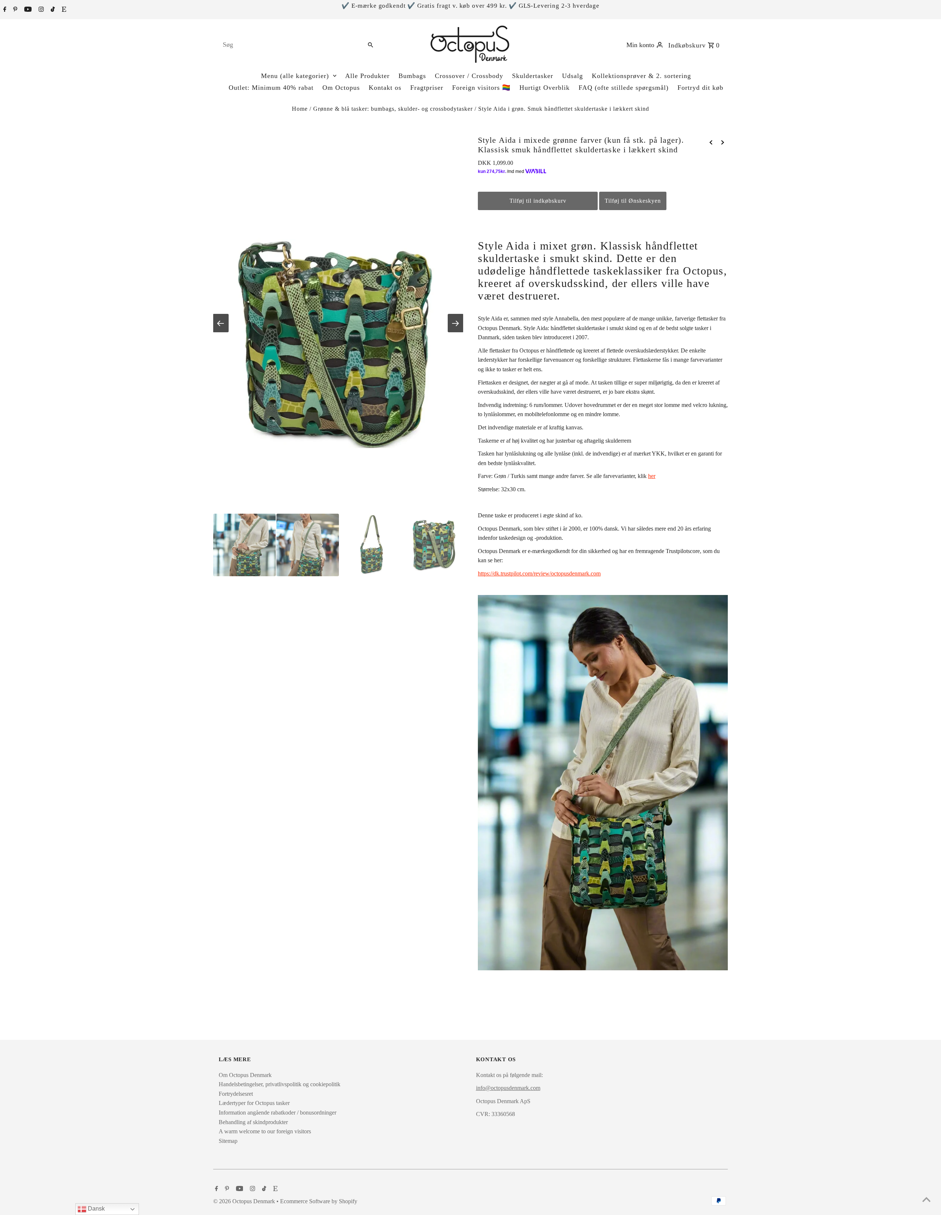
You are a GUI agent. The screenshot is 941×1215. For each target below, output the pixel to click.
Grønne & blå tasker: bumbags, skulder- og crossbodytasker (393, 109)
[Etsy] (63, 10)
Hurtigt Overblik (544, 87)
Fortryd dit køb (700, 87)
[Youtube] (27, 10)
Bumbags (412, 75)
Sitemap (228, 1141)
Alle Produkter (367, 75)
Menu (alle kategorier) (295, 75)
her (651, 476)
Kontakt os (385, 87)
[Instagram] (40, 10)
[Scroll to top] (926, 1200)
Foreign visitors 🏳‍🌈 (481, 87)
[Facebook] (3, 10)
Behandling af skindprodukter (253, 1122)
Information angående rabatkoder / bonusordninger (277, 1112)
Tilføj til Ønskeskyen (633, 201)
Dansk (95, 1208)
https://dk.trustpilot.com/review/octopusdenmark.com (539, 573)
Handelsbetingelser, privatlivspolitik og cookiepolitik (279, 1084)
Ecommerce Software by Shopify (318, 1201)
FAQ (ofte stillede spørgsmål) (624, 87)
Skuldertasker (532, 75)
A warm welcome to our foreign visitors (265, 1131)
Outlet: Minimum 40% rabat (271, 87)
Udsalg (572, 75)
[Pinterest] (14, 10)
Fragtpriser (426, 87)
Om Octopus (341, 87)
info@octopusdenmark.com (508, 1088)
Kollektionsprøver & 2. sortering (641, 75)
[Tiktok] (52, 10)
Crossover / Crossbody (469, 75)
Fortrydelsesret (236, 1094)
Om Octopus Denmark (245, 1075)
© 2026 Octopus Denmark (244, 1201)
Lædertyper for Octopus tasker (254, 1103)
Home (300, 109)
